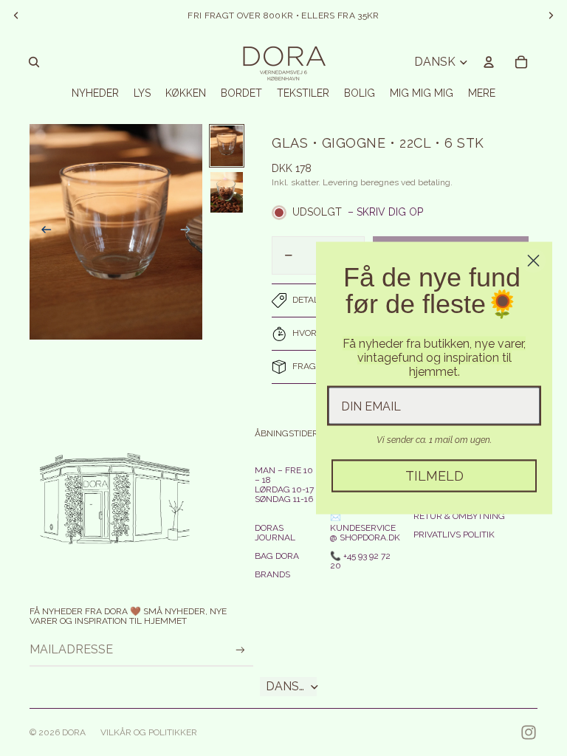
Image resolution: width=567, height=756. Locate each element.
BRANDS (272, 574)
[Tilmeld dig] (240, 650)
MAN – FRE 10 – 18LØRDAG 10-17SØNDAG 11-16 (284, 485)
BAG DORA (277, 556)
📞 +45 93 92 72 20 (360, 561)
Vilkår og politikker (148, 732)
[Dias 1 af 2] (226, 146)
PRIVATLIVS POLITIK (454, 534)
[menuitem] (482, 93)
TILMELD (434, 476)
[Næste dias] (190, 232)
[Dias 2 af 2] (226, 192)
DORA (74, 732)
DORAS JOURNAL (275, 533)
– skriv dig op (385, 212)
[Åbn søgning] (34, 62)
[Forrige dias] (42, 232)
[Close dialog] (533, 261)
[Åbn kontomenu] (488, 62)
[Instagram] (528, 732)
